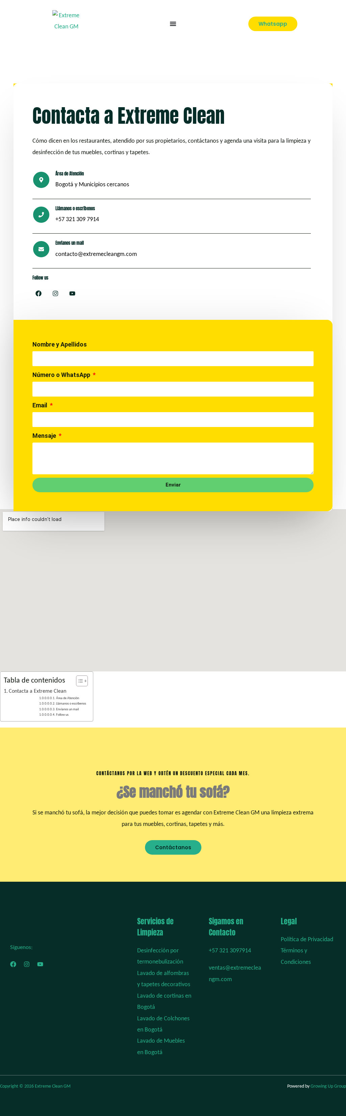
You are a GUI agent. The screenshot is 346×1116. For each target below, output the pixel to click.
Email (40, 405)
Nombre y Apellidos (59, 344)
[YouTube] (40, 964)
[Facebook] (13, 964)
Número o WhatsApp (62, 374)
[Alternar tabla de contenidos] (78, 681)
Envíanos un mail (67, 709)
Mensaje (44, 435)
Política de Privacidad (307, 939)
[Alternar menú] (173, 23)
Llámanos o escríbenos (75, 208)
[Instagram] (27, 964)
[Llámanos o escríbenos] (41, 214)
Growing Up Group (328, 1086)
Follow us (62, 714)
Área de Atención (67, 698)
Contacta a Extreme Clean (37, 691)
